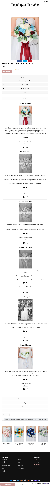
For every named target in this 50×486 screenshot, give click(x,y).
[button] (25, 69)
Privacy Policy (20, 467)
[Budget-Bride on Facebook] (34, 465)
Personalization (25, 88)
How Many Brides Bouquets (25, 141)
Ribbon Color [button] (25, 407)
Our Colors (4, 471)
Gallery (3, 468)
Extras (3, 464)
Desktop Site (25, 479)
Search (19, 462)
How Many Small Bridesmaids (25, 286)
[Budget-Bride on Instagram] (39, 465)
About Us (19, 459)
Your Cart (46, 1)
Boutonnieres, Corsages (6, 465)
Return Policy (20, 465)
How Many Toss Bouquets (25, 335)
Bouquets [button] (25, 98)
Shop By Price (4, 461)
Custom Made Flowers (6, 467)
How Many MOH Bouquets (25, 191)
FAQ (25, 92)
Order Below (6, 71)
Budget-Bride (28, 476)
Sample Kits (25, 84)
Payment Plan (20, 460)
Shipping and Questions (25, 77)
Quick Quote (4, 470)
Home (4, 14)
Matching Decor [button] (25, 403)
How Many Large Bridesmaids (25, 237)
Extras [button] (25, 411)
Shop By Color (4, 459)
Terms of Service (21, 468)
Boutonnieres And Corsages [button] (25, 399)
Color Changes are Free (25, 81)
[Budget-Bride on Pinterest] (37, 465)
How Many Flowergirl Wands (25, 383)
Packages (3, 462)
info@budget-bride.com (40, 459)
